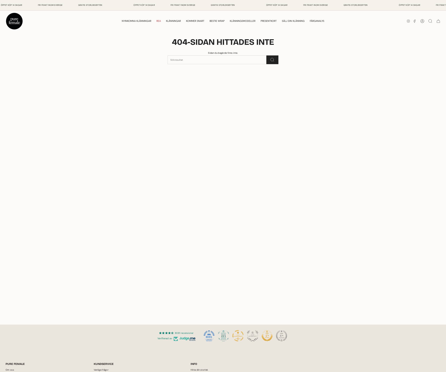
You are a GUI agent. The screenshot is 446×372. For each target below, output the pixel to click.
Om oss (10, 369)
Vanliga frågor (101, 369)
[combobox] (217, 60)
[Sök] (272, 59)
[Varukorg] (438, 21)
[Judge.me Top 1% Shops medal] (267, 335)
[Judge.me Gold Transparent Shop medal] (238, 335)
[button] (173, 21)
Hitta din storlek (199, 369)
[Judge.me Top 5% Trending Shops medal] (281, 335)
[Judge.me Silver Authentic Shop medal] (252, 335)
